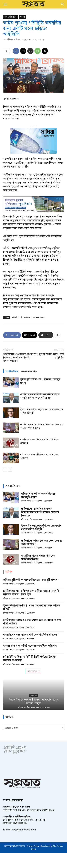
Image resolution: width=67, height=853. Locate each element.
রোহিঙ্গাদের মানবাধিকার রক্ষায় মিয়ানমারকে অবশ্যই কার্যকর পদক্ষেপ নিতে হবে (40, 512)
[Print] (30, 51)
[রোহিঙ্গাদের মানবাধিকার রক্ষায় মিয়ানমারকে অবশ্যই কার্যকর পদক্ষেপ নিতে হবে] (11, 397)
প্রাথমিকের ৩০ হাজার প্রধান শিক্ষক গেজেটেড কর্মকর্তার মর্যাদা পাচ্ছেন (18, 358)
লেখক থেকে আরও (30, 371)
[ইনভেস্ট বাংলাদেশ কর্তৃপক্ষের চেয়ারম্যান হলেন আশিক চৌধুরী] (11, 412)
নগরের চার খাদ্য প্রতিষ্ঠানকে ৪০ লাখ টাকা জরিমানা (30, 645)
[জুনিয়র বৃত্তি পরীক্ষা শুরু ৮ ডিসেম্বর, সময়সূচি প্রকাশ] (11, 382)
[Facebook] (16, 51)
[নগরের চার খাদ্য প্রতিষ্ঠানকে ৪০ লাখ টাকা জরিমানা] (11, 458)
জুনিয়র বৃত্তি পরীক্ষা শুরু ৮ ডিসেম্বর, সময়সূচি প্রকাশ (30, 579)
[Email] (23, 51)
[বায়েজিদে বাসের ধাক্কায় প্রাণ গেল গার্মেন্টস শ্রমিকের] (11, 443)
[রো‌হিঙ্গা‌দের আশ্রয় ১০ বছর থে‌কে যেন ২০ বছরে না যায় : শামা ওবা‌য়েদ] (11, 428)
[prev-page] (5, 470)
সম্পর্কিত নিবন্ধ (12, 371)
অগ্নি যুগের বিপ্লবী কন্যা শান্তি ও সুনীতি (49, 356)
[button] (5, 4)
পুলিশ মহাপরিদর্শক (25, 317)
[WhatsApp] (37, 51)
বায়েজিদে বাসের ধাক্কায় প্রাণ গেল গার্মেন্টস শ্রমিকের (38, 557)
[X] (45, 51)
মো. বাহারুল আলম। (39, 317)
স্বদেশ (22, 17)
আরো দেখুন (32, 671)
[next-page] (10, 470)
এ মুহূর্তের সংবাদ (10, 17)
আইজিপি (14, 317)
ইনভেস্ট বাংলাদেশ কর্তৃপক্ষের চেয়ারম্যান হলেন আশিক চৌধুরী (41, 527)
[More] (57, 335)
